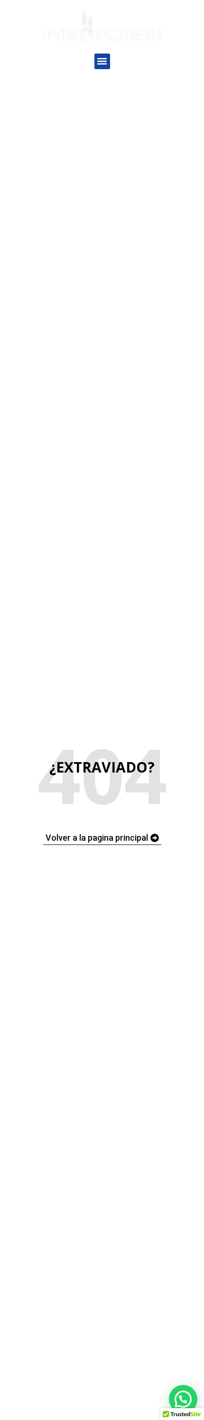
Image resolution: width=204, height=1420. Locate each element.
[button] (102, 61)
